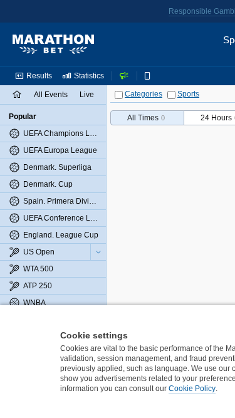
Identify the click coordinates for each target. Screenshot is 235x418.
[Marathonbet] (53, 44)
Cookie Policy (192, 388)
